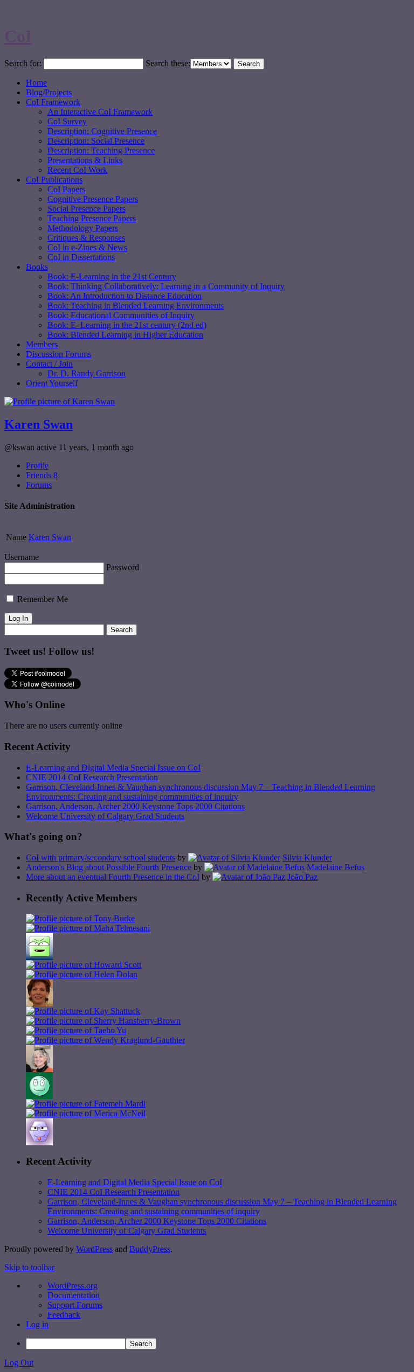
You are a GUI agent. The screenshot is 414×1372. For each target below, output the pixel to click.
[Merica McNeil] (86, 1113)
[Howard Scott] (83, 964)
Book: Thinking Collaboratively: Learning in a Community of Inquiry (166, 286)
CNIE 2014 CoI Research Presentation (92, 777)
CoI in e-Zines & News (87, 247)
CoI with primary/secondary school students (100, 857)
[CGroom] (39, 1142)
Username (21, 557)
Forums (39, 484)
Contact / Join (49, 363)
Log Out (18, 1362)
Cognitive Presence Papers (92, 199)
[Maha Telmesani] (88, 928)
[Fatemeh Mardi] (86, 1103)
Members (42, 344)
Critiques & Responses (86, 237)
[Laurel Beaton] (39, 957)
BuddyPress (149, 1249)
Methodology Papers (82, 228)
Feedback (63, 1314)
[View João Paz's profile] (248, 876)
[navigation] (207, 1315)
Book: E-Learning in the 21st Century (111, 276)
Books (37, 266)
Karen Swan (38, 424)
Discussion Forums (58, 354)
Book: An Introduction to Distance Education (124, 295)
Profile (37, 465)
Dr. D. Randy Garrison (86, 373)
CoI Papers (66, 189)
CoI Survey (67, 121)
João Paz (302, 876)
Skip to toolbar (29, 1267)
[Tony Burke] (80, 918)
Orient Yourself (52, 383)
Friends (42, 475)
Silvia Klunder (307, 857)
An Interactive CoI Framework (100, 111)
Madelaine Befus (335, 867)
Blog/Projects (49, 92)
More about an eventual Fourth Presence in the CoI (112, 876)
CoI (18, 36)
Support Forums (74, 1305)
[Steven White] (39, 1096)
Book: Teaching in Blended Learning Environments (135, 305)
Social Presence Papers (86, 208)
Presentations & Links (84, 160)
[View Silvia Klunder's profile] (234, 857)
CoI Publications (54, 179)
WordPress (94, 1249)
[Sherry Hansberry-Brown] (103, 1020)
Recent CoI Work (77, 169)
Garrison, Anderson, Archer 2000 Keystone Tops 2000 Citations (135, 806)
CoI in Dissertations (81, 257)
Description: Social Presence (95, 140)
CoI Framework (53, 102)
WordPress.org (72, 1285)
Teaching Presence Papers (91, 218)
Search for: (23, 63)
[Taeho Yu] (76, 1030)
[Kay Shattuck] (83, 1011)
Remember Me (41, 599)
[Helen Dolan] (81, 974)
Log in (37, 1324)
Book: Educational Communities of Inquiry (121, 315)
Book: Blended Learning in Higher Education (125, 334)
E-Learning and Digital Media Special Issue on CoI (113, 767)
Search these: (168, 63)
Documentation (73, 1295)
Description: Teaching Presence (101, 150)
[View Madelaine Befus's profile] (254, 867)
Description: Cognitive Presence (102, 131)
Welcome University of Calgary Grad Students (105, 816)
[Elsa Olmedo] (39, 1003)
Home (36, 82)
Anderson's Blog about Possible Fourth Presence (108, 867)
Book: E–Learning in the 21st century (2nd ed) (126, 325)
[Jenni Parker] (39, 1069)
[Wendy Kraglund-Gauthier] (105, 1040)
